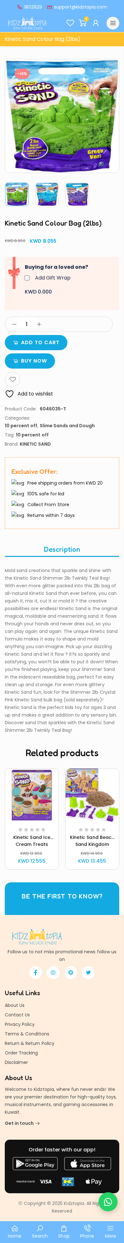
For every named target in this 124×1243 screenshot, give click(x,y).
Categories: (17, 418)
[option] (17, 194)
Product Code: (21, 409)
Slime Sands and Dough (67, 425)
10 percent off (21, 425)
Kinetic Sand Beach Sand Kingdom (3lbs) (92, 844)
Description (62, 549)
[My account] (96, 23)
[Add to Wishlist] (12, 379)
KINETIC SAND (35, 444)
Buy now (34, 360)
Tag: (9, 435)
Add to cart (40, 342)
